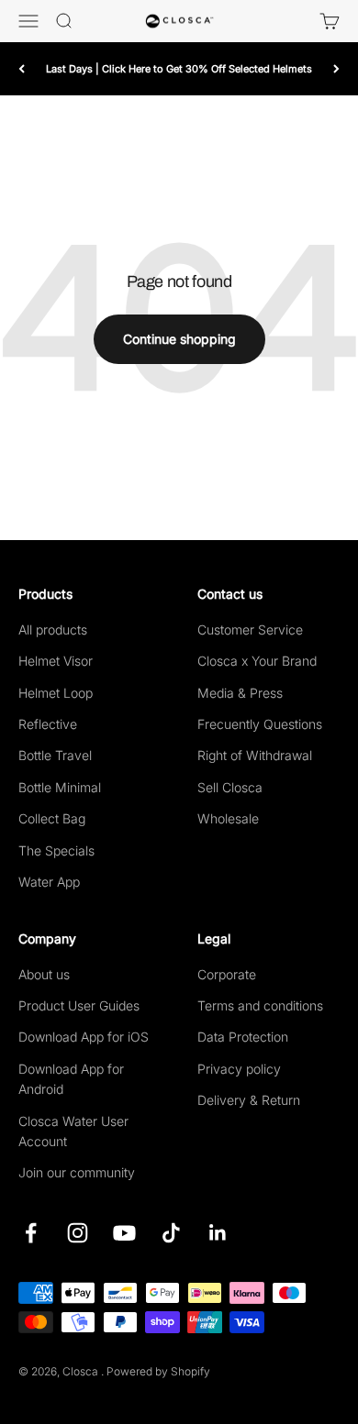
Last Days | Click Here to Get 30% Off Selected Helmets (179, 68)
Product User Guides (79, 1005)
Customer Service (250, 629)
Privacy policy (239, 1068)
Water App (49, 881)
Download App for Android (71, 1079)
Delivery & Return (248, 1100)
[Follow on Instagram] (77, 1232)
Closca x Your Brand (257, 660)
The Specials (56, 850)
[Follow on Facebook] (30, 1232)
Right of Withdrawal (254, 755)
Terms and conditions (260, 1005)
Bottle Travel (55, 755)
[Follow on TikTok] (171, 1232)
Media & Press (240, 693)
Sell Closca (230, 787)
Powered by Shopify (158, 1371)
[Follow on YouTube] (124, 1232)
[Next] (336, 68)
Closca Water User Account (73, 1131)
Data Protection (242, 1036)
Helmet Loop (55, 693)
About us (44, 974)
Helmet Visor (55, 660)
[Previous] (21, 68)
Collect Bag (51, 818)
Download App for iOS (83, 1036)
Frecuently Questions (259, 724)
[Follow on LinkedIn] (218, 1232)
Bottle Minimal (59, 787)
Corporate (226, 974)
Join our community (76, 1172)
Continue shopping (179, 339)
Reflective (47, 724)
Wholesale (228, 818)
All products (52, 629)
